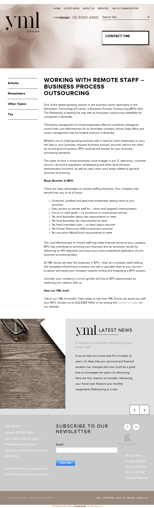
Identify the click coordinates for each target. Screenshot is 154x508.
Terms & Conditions (38, 498)
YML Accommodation (125, 8)
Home (57, 8)
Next (144, 410)
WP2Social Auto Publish (63, 506)
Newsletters (16, 93)
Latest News (72, 8)
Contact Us (61, 18)
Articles (13, 83)
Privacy (51, 498)
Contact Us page (128, 302)
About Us (88, 8)
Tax (10, 114)
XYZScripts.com (95, 506)
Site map (10, 498)
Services (103, 8)
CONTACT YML (117, 36)
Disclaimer (21, 498)
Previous (135, 410)
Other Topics (17, 104)
